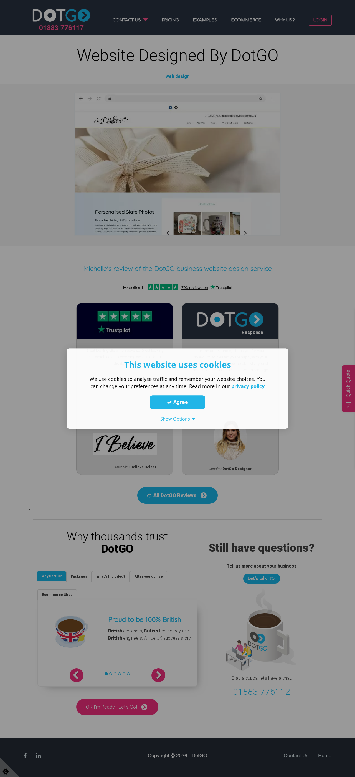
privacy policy (248, 386)
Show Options (176, 419)
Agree (180, 402)
